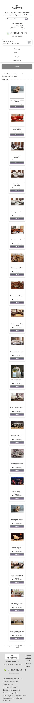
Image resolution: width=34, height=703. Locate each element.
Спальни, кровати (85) (10, 681)
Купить (17, 107)
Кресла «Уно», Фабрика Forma (17, 100)
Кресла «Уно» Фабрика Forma (17, 520)
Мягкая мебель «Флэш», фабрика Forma (17, 632)
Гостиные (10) (8, 684)
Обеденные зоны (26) (10, 687)
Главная (17, 49)
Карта (28, 666)
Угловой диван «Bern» (17, 240)
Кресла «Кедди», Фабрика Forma (17, 548)
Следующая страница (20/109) (13, 645)
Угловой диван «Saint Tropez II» (17, 324)
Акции (17, 57)
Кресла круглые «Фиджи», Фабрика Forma (17, 493)
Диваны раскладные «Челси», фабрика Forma (17, 604)
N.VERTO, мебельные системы (12, 73)
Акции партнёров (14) (10, 693)
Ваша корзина (8, 41)
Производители (7, 76)
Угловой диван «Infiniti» (17, 463)
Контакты (17, 60)
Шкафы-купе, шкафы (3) (11, 690)
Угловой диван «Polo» (17, 268)
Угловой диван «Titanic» (17, 407)
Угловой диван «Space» (17, 351)
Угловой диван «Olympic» (17, 184)
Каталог (17, 53)
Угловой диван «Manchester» (17, 128)
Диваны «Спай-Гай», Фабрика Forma (17, 436)
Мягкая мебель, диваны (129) (13, 679)
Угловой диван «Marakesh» (17, 156)
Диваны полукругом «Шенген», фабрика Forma (17, 577)
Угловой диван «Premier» (17, 296)
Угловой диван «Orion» (17, 212)
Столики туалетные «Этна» (17, 380)
